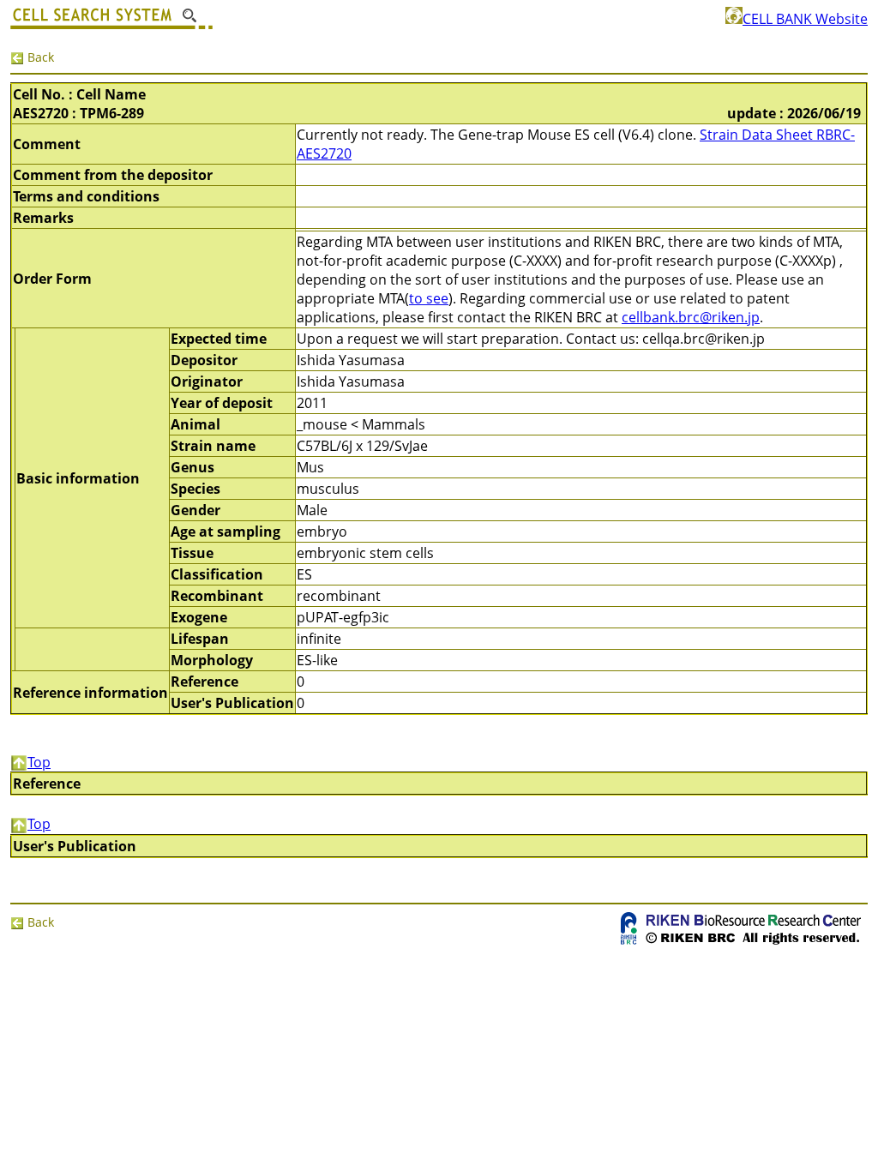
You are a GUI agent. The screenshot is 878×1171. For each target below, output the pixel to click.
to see (428, 298)
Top (39, 762)
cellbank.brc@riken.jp (691, 317)
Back (39, 57)
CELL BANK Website (805, 18)
